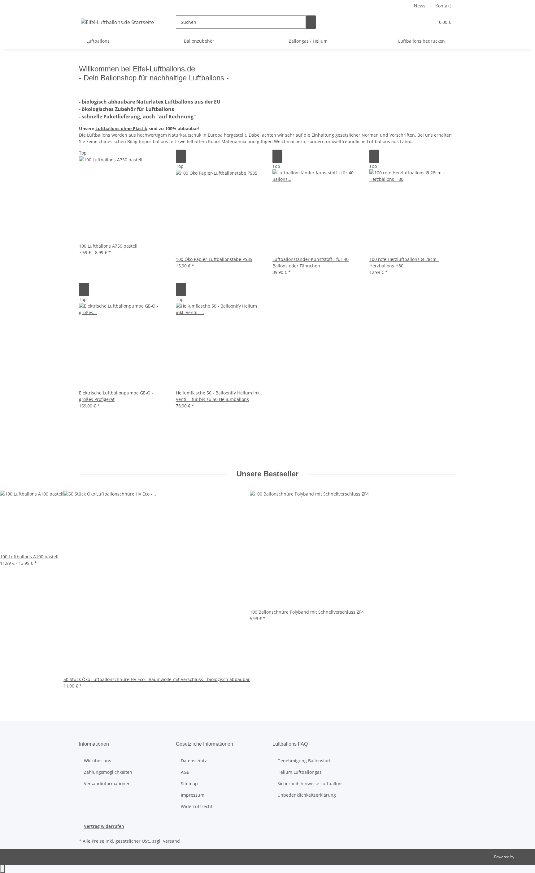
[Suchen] (311, 22)
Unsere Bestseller (267, 474)
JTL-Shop (522, 856)
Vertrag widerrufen (104, 826)
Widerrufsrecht (196, 806)
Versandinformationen (107, 783)
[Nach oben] (2, 869)
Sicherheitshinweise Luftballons (310, 783)
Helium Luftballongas (299, 772)
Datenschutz (194, 761)
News (419, 6)
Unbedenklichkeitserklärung (306, 795)
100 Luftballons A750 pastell (108, 246)
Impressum (192, 795)
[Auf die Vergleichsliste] (181, 156)
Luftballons (121, 128)
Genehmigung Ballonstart (304, 761)
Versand (171, 841)
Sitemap (189, 783)
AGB (185, 772)
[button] (428, 22)
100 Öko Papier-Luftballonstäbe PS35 (214, 259)
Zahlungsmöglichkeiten (108, 772)
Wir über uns (97, 761)
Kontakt (443, 6)
